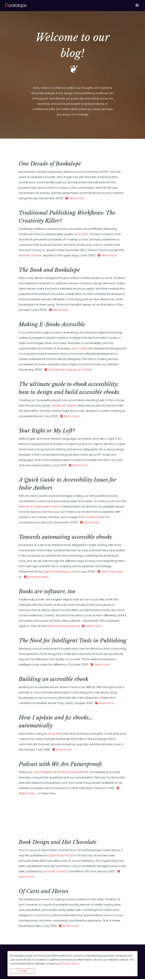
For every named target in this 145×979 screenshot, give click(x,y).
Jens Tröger (79, 348)
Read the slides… (38, 577)
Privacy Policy (70, 964)
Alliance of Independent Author (39, 506)
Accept (22, 970)
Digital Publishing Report (62, 626)
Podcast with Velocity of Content (69, 370)
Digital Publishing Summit (60, 571)
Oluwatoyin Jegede (64, 405)
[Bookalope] (16, 5)
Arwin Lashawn (32, 255)
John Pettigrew (43, 772)
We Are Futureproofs (70, 772)
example (81, 234)
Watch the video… (112, 571)
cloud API (53, 734)
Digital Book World (60, 855)
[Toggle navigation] (136, 5)
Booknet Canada (55, 871)
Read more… (77, 198)
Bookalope (93, 517)
